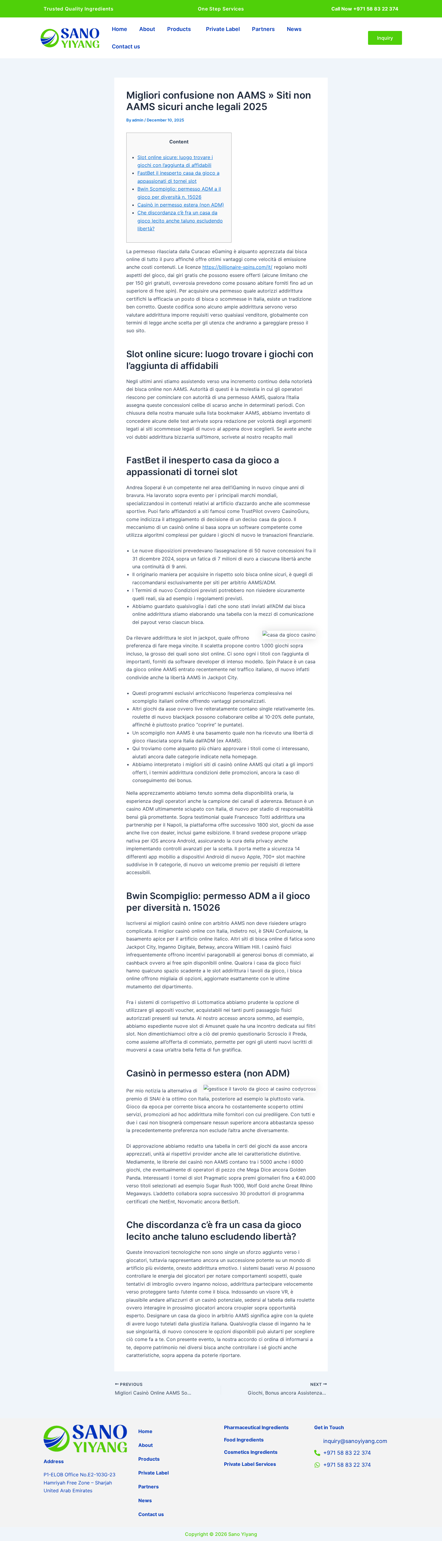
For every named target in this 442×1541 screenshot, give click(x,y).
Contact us (126, 46)
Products (179, 29)
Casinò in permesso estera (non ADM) (180, 205)
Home (119, 29)
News (294, 29)
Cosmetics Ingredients (251, 1452)
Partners (263, 29)
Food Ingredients (244, 1440)
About (147, 29)
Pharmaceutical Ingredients (256, 1427)
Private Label (223, 29)
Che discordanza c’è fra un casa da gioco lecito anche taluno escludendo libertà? (180, 221)
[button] (180, 29)
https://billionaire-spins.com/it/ (237, 267)
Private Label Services (250, 1464)
